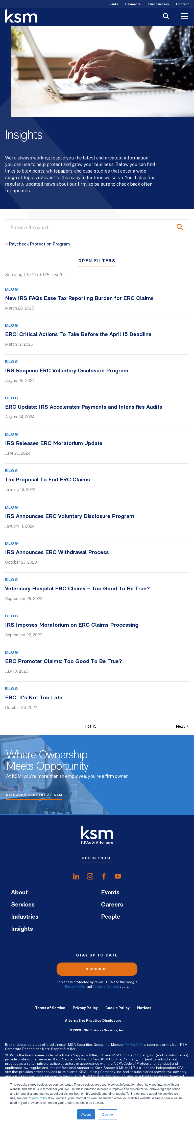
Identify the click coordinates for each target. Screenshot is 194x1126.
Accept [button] (86, 1114)
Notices (144, 1008)
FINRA (129, 1044)
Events (113, 4)
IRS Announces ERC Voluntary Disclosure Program (69, 516)
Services (23, 905)
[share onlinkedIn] (76, 876)
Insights (22, 929)
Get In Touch (97, 858)
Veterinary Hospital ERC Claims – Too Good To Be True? (77, 589)
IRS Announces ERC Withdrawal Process (57, 553)
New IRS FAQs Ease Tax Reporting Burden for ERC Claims (79, 298)
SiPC (139, 1044)
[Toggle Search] (166, 17)
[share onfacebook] (104, 876)
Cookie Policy (117, 1008)
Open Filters (97, 261)
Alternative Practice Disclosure (93, 1021)
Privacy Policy (37, 1098)
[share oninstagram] (90, 876)
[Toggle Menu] (184, 17)
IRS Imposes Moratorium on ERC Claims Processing (71, 625)
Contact (182, 4)
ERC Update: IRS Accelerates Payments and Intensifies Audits (83, 407)
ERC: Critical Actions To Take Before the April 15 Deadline (78, 335)
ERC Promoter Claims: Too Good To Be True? (63, 662)
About (19, 893)
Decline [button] (107, 1114)
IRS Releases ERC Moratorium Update (54, 444)
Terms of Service (106, 986)
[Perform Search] (180, 227)
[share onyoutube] (118, 876)
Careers (112, 905)
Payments (133, 4)
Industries (24, 917)
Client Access (158, 4)
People (110, 917)
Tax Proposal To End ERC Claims (47, 480)
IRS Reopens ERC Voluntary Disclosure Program (66, 371)
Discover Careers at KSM (34, 795)
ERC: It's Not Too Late (33, 698)
